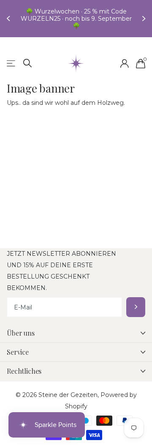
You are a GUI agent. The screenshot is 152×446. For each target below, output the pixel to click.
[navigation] (9, 18)
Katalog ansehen (11, 63)
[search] (27, 63)
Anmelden (135, 307)
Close (76, 333)
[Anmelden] (124, 63)
